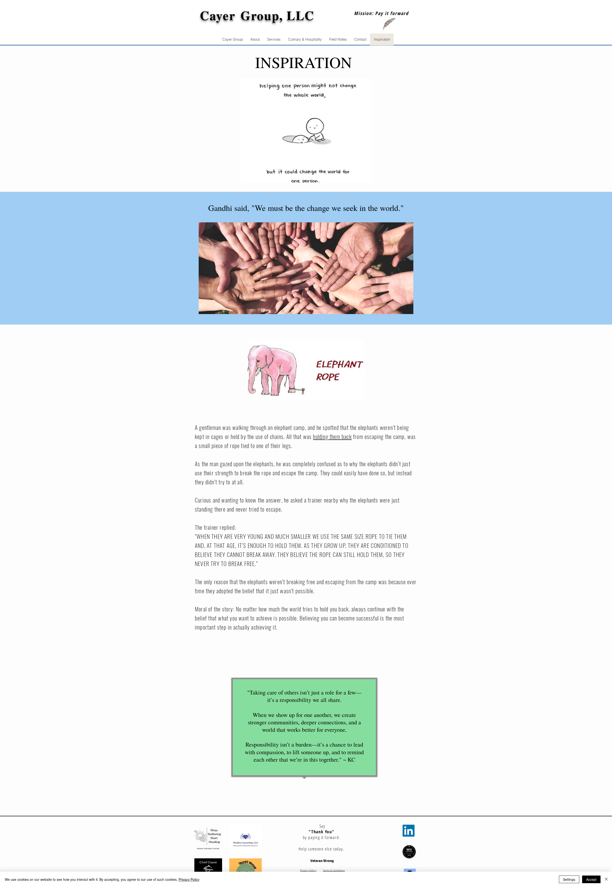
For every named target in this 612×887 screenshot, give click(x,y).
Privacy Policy (308, 870)
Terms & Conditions (334, 870)
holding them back (332, 436)
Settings (569, 879)
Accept (591, 879)
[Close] (606, 879)
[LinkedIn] (409, 831)
